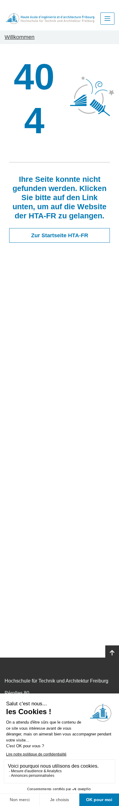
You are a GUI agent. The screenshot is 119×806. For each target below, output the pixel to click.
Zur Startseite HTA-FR (59, 235)
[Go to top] (112, 653)
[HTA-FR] (50, 18)
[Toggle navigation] (107, 18)
